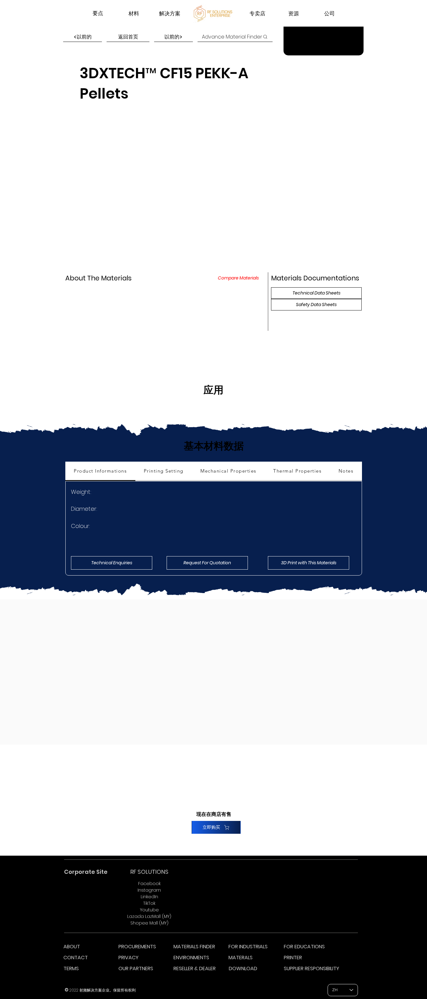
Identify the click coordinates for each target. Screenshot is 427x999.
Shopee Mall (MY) (149, 923)
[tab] (100, 471)
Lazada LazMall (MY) (149, 916)
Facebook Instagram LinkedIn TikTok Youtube (149, 896)
